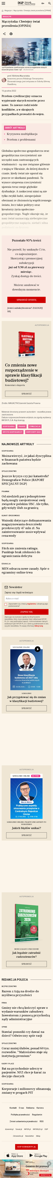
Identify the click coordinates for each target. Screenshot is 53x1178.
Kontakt (13, 1108)
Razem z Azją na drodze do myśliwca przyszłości (20, 993)
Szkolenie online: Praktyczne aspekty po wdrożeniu (26, 823)
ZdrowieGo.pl (18, 1136)
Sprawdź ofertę (26, 299)
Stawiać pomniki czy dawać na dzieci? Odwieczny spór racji (23, 1034)
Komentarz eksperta (15, 385)
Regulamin (37, 1115)
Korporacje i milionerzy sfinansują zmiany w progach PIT (26, 1091)
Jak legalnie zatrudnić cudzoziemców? (26, 955)
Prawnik (5, 491)
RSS (42, 1121)
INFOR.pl (27, 1129)
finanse (22, 426)
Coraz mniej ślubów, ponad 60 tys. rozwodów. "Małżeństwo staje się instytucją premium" (25, 1052)
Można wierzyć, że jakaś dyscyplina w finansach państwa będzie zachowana (26, 459)
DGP (46, 1129)
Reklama (30, 1108)
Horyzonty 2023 (33, 432)
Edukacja (6, 564)
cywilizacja (34, 426)
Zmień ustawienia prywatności (23, 1121)
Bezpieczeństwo (9, 986)
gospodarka (9, 426)
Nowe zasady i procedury (26, 949)
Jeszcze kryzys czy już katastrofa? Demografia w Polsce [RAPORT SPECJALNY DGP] (25, 480)
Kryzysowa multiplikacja (22, 134)
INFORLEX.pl (37, 1129)
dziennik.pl (9, 1129)
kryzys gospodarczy (12, 432)
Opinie (4, 1027)
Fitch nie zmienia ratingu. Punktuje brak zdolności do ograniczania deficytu (21, 552)
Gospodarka (7, 451)
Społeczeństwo (9, 471)
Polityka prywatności (20, 1115)
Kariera (40, 1108)
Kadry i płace (8, 1064)
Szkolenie (26, 693)
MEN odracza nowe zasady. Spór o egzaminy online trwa (25, 570)
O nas (21, 1108)
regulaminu (31, 604)
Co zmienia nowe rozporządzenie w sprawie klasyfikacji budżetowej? (23, 373)
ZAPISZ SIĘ (26, 611)
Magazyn (8, 11)
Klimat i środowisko (11, 516)
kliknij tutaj (39, 626)
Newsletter (29, 1136)
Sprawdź (27, 393)
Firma (4, 1003)
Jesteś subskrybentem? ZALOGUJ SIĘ (25, 310)
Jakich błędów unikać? (26, 828)
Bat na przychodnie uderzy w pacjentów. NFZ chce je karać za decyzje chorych (24, 1072)
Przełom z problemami (21, 139)
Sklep (38, 1136)
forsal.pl (19, 1129)
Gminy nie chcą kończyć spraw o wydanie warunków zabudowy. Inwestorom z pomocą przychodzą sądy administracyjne (26, 1013)
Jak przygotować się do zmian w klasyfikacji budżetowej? (26, 699)
